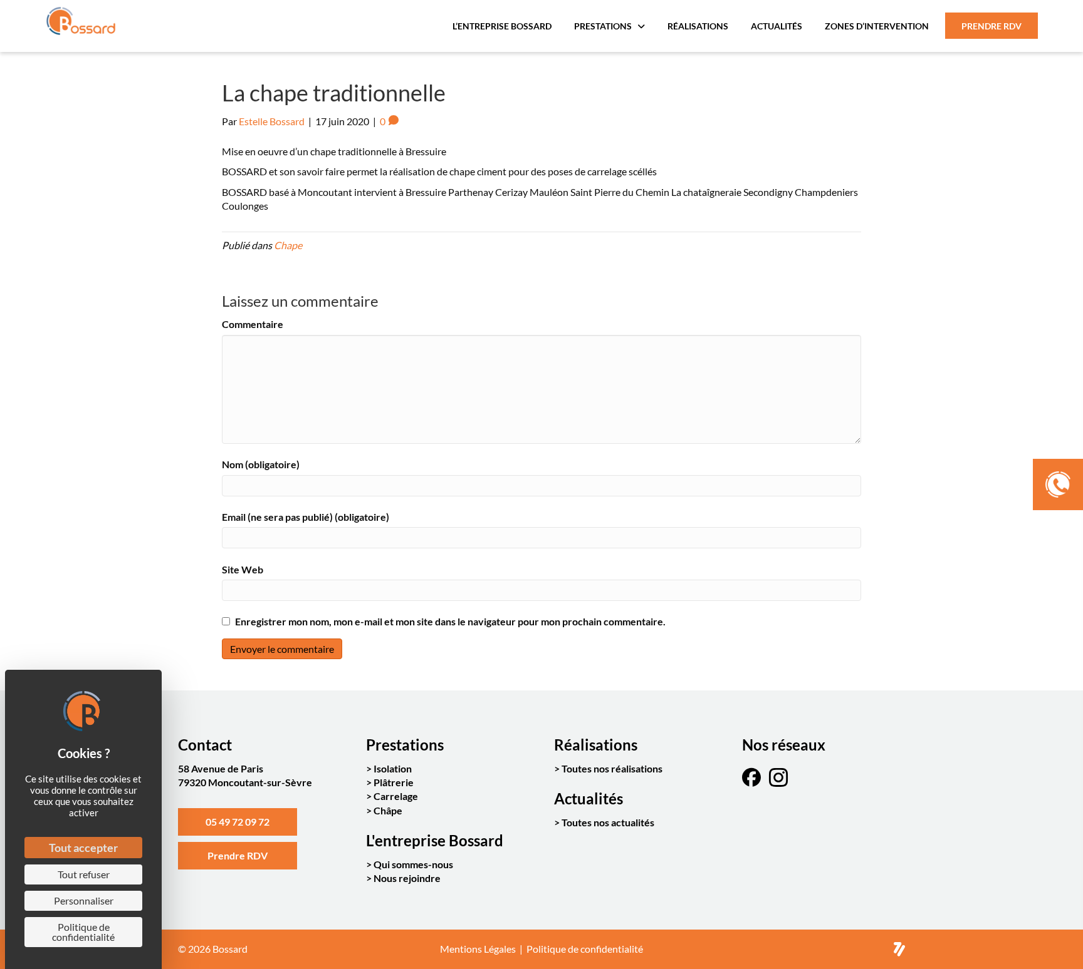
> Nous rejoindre (403, 878)
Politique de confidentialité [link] (83, 932)
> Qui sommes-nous (409, 864)
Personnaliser (83, 900)
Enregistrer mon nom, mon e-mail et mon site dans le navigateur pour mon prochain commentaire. (450, 621)
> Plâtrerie (390, 782)
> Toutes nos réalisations (608, 768)
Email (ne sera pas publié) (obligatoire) (305, 517)
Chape (288, 245)
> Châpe (384, 810)
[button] (237, 822)
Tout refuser (84, 874)
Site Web (242, 569)
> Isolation (389, 768)
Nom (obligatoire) (261, 464)
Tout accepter (83, 847)
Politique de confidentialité (584, 949)
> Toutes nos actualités (604, 822)
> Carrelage (392, 796)
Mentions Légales (478, 949)
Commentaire (252, 324)
